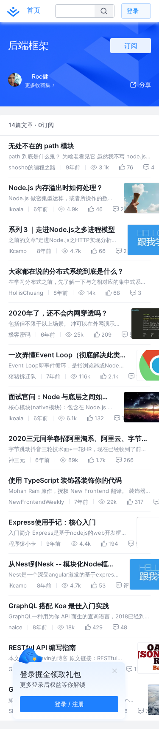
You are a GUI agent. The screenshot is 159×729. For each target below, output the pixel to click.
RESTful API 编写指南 (42, 647)
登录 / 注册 (69, 703)
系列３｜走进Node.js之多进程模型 (61, 229)
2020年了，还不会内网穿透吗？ (58, 313)
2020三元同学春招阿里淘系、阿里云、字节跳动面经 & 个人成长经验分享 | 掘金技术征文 (78, 438)
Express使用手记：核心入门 (52, 522)
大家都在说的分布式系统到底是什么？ (66, 271)
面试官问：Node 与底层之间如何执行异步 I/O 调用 (58, 397)
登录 (133, 10)
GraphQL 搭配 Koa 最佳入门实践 (58, 605)
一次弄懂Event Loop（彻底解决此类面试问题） (64, 355)
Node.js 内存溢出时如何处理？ (55, 187)
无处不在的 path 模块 (41, 145)
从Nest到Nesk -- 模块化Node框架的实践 (61, 564)
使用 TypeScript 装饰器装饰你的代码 (65, 480)
